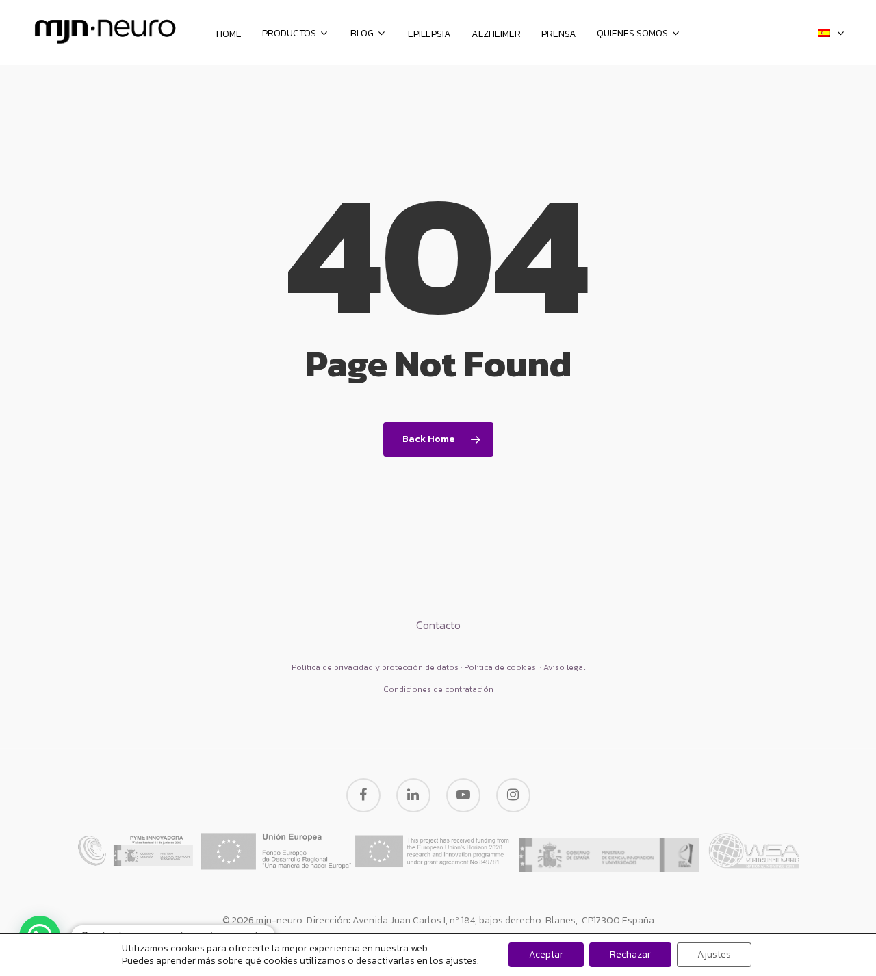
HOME (229, 34)
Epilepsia (429, 34)
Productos (289, 34)
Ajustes (714, 954)
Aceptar (546, 954)
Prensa (558, 34)
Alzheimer (496, 34)
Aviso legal (564, 667)
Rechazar (630, 954)
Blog (362, 34)
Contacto (438, 625)
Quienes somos (632, 34)
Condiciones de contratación (438, 689)
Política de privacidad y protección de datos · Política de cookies (415, 667)
